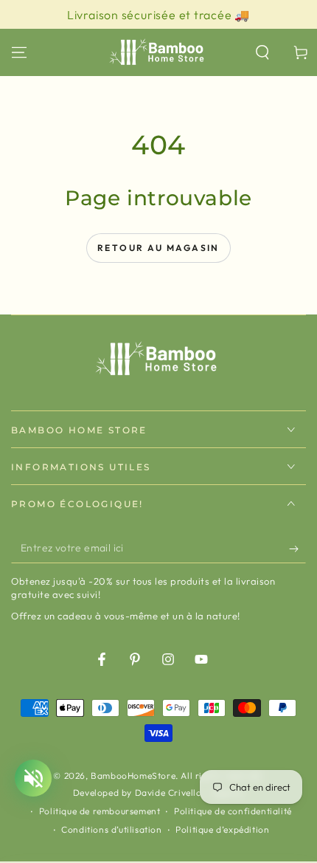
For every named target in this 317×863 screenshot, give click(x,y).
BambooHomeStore (133, 775)
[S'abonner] (297, 548)
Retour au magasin (158, 247)
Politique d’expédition (222, 829)
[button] (262, 52)
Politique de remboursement (100, 810)
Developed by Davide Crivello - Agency (158, 792)
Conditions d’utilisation (111, 829)
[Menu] (19, 52)
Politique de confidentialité (233, 810)
